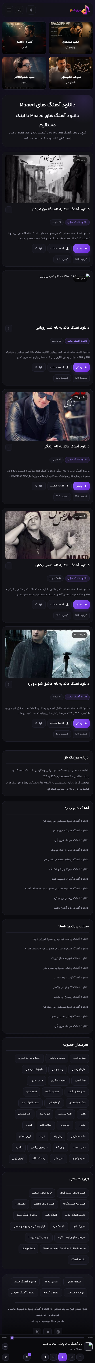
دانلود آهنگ (78, 1260)
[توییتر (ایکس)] (37, 1332)
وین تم (35, 1321)
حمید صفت (79, 1147)
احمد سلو (31, 1092)
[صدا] (5, 1357)
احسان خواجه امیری (29, 1058)
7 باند (42, 1136)
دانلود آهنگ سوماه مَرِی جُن (71, 840)
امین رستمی (65, 1114)
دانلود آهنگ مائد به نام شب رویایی (63, 328)
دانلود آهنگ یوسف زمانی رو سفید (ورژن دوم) (60, 939)
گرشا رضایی (54, 1103)
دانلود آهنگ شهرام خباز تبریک (69, 850)
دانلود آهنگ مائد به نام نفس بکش (62, 565)
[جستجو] (19, 10)
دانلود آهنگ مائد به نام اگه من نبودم (61, 209)
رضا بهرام (65, 1125)
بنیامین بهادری (39, 1147)
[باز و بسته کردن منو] (9, 10)
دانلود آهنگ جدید (75, 1215)
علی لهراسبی (79, 1069)
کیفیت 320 (62, 259)
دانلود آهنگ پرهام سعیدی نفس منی (65, 859)
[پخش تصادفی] (45, 1357)
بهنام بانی (45, 1125)
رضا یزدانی (57, 1069)
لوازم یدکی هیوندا (38, 1237)
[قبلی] (53, 1357)
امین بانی (58, 1158)
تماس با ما (51, 1282)
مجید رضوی (79, 1158)
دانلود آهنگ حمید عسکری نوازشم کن (65, 821)
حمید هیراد (36, 1081)
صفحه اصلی (74, 1282)
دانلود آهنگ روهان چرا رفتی (71, 898)
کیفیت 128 (81, 259)
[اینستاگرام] (58, 1332)
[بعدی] (71, 1357)
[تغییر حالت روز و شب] (31, 9)
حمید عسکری (58, 1081)
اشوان (82, 1125)
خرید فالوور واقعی (44, 1204)
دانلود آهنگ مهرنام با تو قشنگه (68, 869)
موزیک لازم (79, 1226)
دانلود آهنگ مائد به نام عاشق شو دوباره (58, 684)
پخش (79, 248)
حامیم (18, 1147)
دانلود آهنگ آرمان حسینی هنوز (69, 879)
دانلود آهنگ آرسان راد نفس (71, 978)
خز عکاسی (59, 1226)
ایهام (29, 1125)
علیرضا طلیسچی (34, 1069)
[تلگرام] (47, 1332)
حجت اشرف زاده (30, 1103)
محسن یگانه (52, 1092)
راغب (83, 1114)
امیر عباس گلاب (77, 1092)
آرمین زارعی (18, 1158)
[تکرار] (80, 1357)
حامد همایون (78, 1136)
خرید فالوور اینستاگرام (73, 1193)
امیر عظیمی (24, 1114)
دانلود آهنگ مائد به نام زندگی (67, 446)
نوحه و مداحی (75, 1293)
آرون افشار (25, 1136)
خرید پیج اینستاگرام (74, 1204)
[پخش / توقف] (62, 1357)
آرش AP (60, 1147)
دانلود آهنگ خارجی (23, 1293)
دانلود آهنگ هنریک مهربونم (70, 830)
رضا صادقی (79, 1058)
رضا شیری (80, 1081)
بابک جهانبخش (77, 1103)
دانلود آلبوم (51, 1293)
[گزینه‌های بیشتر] (8, 209)
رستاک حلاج (38, 1158)
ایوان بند (45, 1114)
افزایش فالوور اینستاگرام (72, 1237)
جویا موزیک (28, 1249)
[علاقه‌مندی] (5, 1346)
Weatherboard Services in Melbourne (64, 1249)
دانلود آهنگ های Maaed (48, 105)
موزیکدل (20, 1204)
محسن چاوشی (57, 1058)
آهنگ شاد (51, 1215)
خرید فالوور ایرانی (42, 1193)
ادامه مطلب (57, 248)
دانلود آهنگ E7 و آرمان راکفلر (70, 908)
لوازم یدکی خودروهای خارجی (29, 1226)
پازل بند (57, 1136)
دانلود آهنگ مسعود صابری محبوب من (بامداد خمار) (56, 888)
